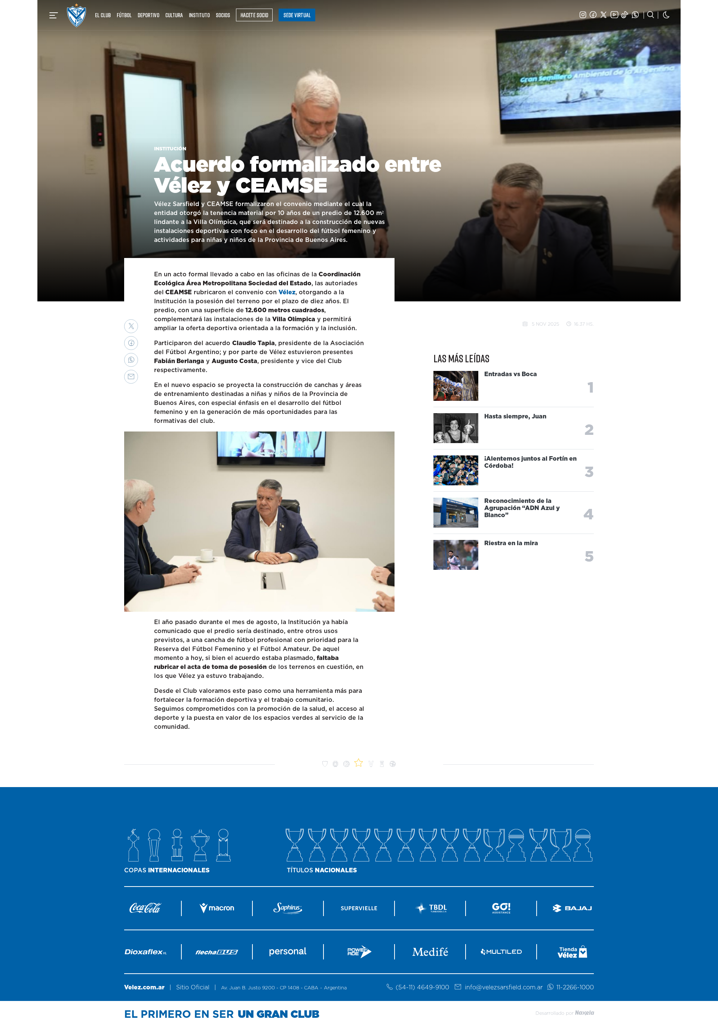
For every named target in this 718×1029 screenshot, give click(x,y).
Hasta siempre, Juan (515, 417)
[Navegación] (53, 15)
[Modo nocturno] (666, 15)
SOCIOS (223, 15)
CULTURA (174, 15)
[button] (131, 326)
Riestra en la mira (511, 543)
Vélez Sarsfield (76, 15)
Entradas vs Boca (510, 374)
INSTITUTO (199, 15)
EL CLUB (103, 15)
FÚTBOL (124, 15)
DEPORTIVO (148, 15)
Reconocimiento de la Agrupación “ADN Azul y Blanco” (522, 508)
